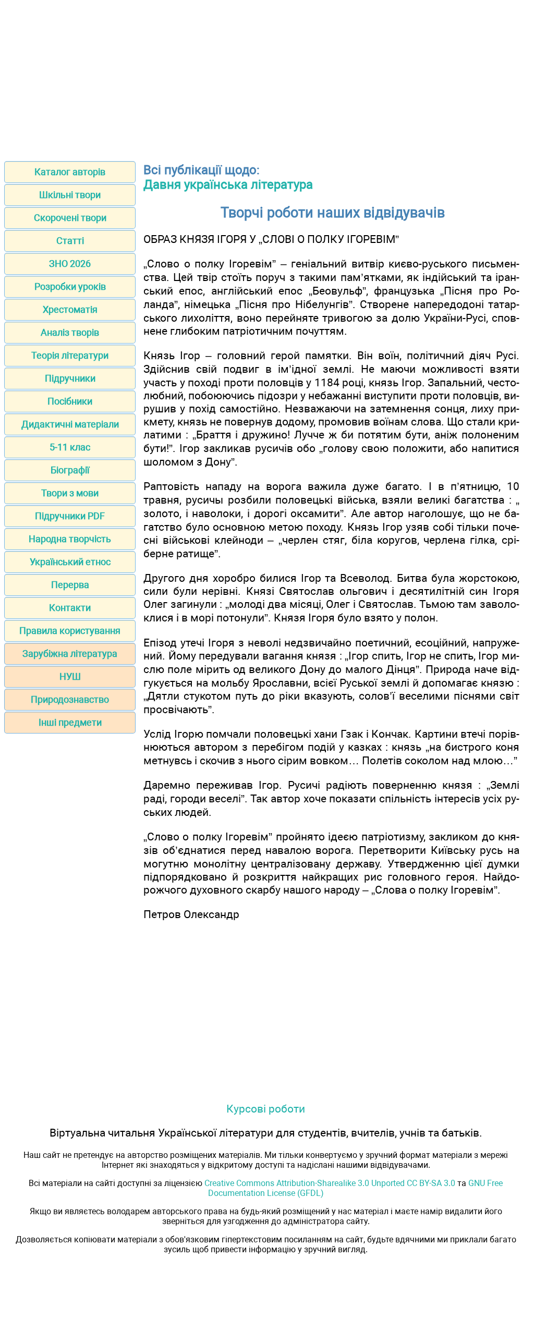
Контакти (70, 607)
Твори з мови (70, 492)
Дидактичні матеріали (70, 424)
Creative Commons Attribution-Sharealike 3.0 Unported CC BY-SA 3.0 (329, 1183)
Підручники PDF (70, 515)
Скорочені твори (70, 217)
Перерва (70, 584)
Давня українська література (228, 184)
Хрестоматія (70, 309)
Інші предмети (70, 722)
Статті (70, 240)
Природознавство (70, 699)
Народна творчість (70, 538)
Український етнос (70, 561)
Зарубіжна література (69, 653)
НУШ (70, 676)
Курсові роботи (265, 1108)
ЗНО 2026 (70, 263)
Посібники (69, 401)
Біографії (70, 470)
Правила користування (69, 630)
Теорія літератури (69, 355)
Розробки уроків (70, 286)
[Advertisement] (267, 77)
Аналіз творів (70, 332)
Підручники (70, 378)
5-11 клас (70, 447)
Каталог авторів (69, 171)
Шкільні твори (70, 194)
